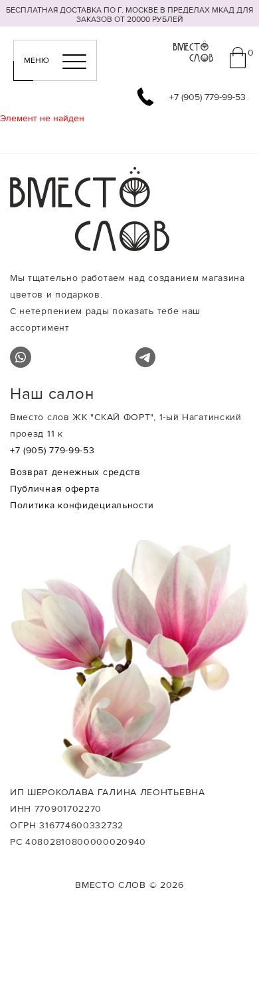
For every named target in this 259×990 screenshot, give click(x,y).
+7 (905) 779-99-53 (52, 450)
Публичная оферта (55, 488)
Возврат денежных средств (75, 472)
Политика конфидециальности (82, 505)
